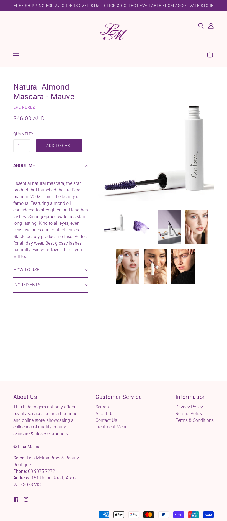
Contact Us (106, 420)
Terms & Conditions (195, 420)
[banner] (113, 31)
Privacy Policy (189, 407)
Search (102, 407)
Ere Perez (24, 107)
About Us (105, 413)
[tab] (50, 166)
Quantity (21, 134)
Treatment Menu (112, 427)
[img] (201, 25)
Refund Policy (189, 413)
